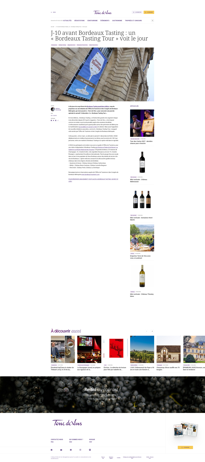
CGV (90, 442)
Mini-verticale (133, 177)
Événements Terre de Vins (82, 45)
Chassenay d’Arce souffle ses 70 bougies (168, 369)
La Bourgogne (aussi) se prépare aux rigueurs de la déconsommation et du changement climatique (88, 369)
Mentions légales (111, 458)
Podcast (132, 253)
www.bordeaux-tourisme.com (90, 174)
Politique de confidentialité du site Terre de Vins (132, 458)
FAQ (52, 442)
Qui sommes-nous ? (76, 439)
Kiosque (92, 439)
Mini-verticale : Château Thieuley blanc (142, 295)
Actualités (67, 21)
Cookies (118, 457)
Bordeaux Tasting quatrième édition (98, 106)
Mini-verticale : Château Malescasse (138, 181)
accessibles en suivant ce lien (88, 127)
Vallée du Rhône (134, 365)
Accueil (52, 26)
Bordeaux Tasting (62, 45)
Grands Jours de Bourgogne (83, 365)
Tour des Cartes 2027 (135, 138)
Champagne (159, 365)
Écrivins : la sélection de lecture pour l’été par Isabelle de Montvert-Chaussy (115, 369)
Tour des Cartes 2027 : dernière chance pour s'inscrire (141, 142)
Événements (104, 21)
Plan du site (103, 458)
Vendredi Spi (54, 365)
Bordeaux (133, 291)
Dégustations (79, 21)
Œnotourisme (92, 21)
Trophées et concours (133, 21)
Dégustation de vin (71, 45)
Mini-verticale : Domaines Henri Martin (141, 219)
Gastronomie (117, 21)
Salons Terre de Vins (93, 45)
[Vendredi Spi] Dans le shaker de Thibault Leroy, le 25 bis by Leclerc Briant (62, 369)
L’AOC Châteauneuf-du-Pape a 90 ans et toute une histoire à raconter (142, 369)
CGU (70, 442)
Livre (105, 365)
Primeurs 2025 (186, 365)
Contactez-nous (57, 439)
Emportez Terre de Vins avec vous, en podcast (140, 257)
